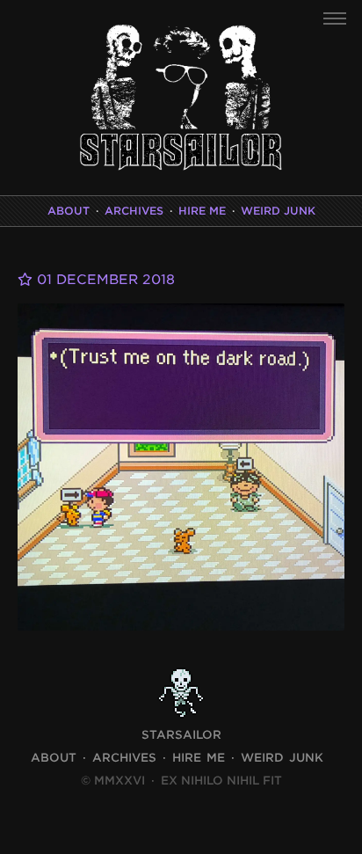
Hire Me (202, 210)
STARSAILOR (181, 734)
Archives (134, 210)
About (68, 210)
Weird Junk (278, 210)
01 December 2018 (104, 280)
